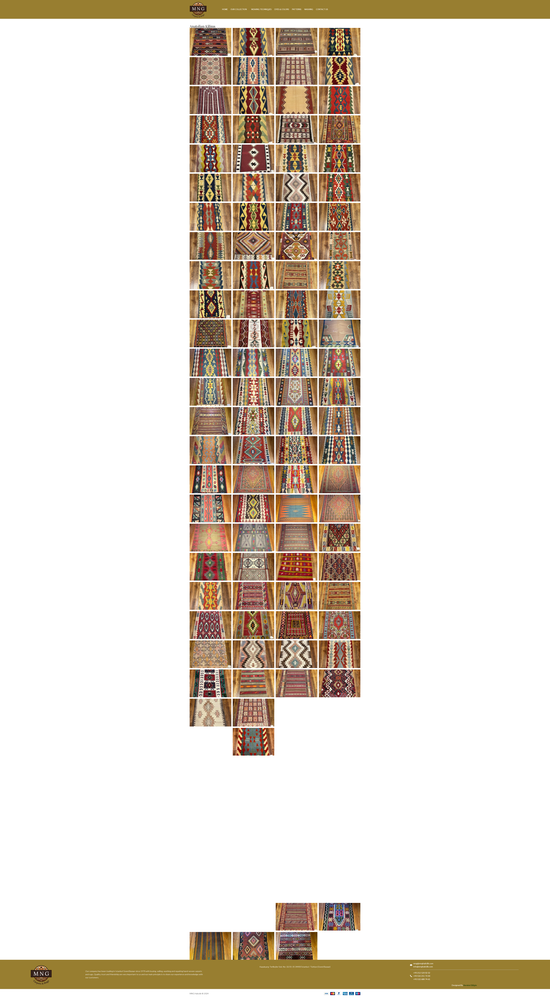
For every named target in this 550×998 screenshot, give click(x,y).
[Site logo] (198, 9)
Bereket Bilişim (470, 985)
